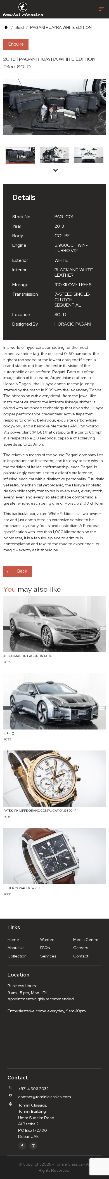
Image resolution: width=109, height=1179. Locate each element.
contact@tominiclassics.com (44, 1096)
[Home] (6, 27)
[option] (20, 155)
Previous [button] (55, 147)
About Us (16, 947)
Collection (17, 956)
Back (22, 571)
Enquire (16, 44)
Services (48, 956)
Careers (80, 947)
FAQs (45, 947)
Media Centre (85, 939)
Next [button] (55, 170)
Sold (19, 27)
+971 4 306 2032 (33, 1088)
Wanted (47, 939)
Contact (80, 956)
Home (13, 939)
